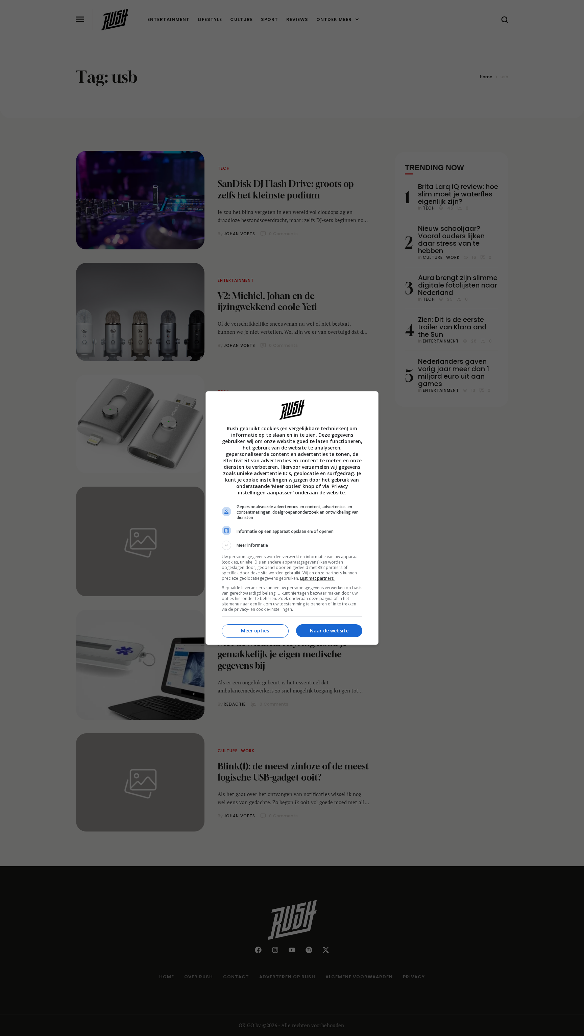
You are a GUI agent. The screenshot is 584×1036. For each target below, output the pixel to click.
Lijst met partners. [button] (317, 578)
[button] (292, 545)
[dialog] (292, 518)
